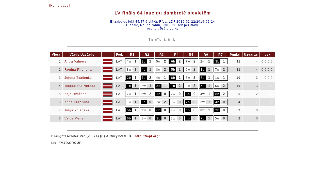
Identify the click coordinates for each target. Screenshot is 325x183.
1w (217, 78)
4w (129, 61)
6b (173, 61)
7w (188, 61)
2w (202, 61)
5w (158, 61)
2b (129, 78)
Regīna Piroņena (78, 69)
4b (144, 69)
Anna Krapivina (76, 102)
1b (203, 69)
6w (188, 69)
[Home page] (59, 5)
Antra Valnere (75, 61)
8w (158, 69)
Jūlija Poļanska (76, 110)
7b (144, 78)
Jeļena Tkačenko (78, 78)
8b (144, 61)
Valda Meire (74, 118)
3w (129, 69)
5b (173, 69)
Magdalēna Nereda (79, 86)
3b (217, 61)
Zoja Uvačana (75, 94)
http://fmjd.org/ (147, 136)
